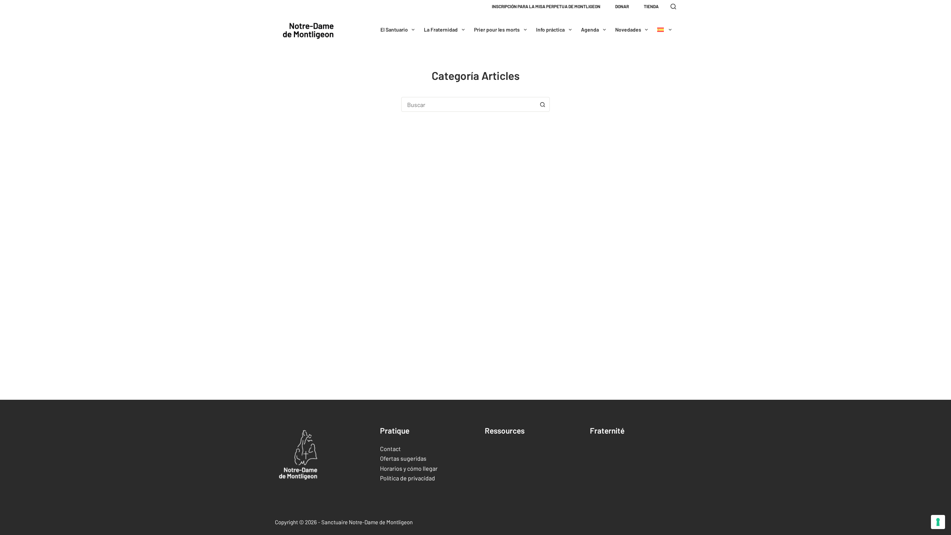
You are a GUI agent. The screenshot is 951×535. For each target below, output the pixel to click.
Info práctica (550, 29)
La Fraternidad (441, 29)
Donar (622, 6)
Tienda (651, 6)
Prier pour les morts (497, 29)
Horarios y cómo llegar (409, 468)
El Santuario (394, 29)
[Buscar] (673, 6)
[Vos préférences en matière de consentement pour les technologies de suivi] (938, 522)
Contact (390, 448)
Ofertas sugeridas (403, 458)
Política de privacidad (407, 478)
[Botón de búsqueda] (542, 104)
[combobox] (468, 104)
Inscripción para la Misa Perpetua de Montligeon (546, 6)
